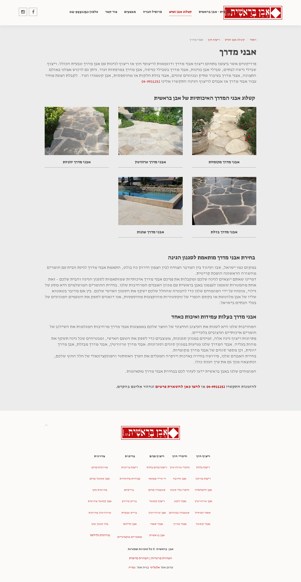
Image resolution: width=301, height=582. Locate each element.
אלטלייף (155, 567)
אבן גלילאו (129, 524)
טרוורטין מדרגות (99, 512)
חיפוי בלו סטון (179, 490)
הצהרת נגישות (139, 558)
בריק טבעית (129, 512)
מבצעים (130, 11)
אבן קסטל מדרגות (99, 501)
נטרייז (132, 567)
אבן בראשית (157, 535)
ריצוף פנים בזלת (157, 467)
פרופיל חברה (152, 11)
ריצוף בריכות (129, 467)
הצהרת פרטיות (161, 558)
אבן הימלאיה (203, 490)
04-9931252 (151, 81)
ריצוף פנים (157, 456)
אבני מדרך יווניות (77, 161)
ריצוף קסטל (157, 501)
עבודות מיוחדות (129, 478)
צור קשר (111, 11)
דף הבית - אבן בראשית (215, 11)
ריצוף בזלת (203, 467)
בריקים (129, 490)
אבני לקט (179, 501)
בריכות (129, 456)
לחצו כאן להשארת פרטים (177, 386)
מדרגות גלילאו (99, 535)
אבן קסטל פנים (100, 478)
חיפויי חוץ (179, 456)
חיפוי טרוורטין (180, 467)
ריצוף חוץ (214, 39)
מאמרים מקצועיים (129, 537)
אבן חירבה (179, 478)
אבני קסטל (203, 524)
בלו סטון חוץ (99, 524)
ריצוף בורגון (203, 478)
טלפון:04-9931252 (83, 11)
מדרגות (99, 456)
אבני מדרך (179, 524)
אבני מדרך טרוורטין (150, 161)
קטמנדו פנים (157, 490)
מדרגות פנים (99, 467)
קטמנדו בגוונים (179, 512)
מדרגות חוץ (99, 490)
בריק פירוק (129, 501)
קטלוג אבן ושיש (180, 11)
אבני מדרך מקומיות (224, 161)
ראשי (253, 39)
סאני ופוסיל (203, 512)
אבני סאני (156, 524)
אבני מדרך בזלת (224, 231)
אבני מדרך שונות (150, 231)
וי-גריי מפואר (157, 478)
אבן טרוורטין (203, 501)
